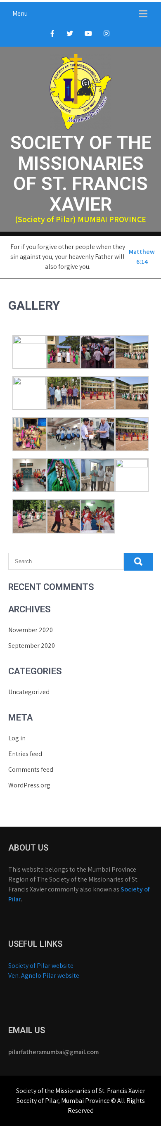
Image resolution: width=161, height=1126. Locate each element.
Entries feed (25, 753)
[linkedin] (106, 36)
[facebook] (52, 36)
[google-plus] (88, 36)
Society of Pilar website (41, 965)
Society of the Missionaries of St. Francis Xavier (81, 173)
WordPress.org (29, 785)
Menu (20, 13)
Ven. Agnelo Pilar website (43, 975)
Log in (17, 738)
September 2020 (31, 645)
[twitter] (69, 36)
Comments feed (30, 769)
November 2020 (30, 630)
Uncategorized (29, 691)
